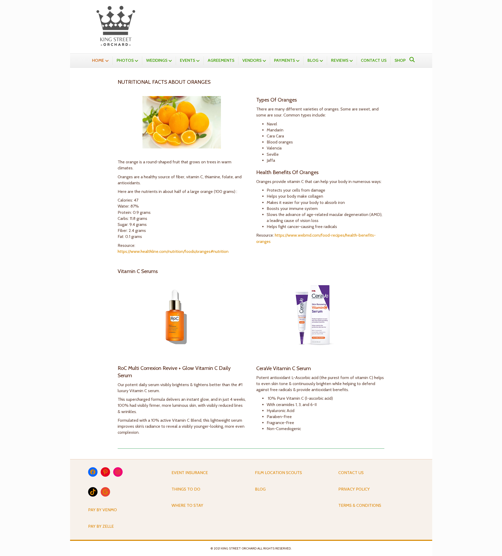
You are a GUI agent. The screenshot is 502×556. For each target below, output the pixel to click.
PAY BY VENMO (102, 509)
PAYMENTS (284, 60)
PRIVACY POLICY (354, 489)
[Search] (410, 59)
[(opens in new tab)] (182, 317)
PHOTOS (125, 60)
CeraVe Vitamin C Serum (283, 368)
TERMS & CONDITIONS (359, 505)
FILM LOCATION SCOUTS (278, 472)
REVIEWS (339, 60)
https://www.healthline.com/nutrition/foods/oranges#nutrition (173, 251)
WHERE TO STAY (187, 505)
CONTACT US (373, 60)
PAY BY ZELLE (101, 526)
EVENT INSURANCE (190, 472)
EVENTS (187, 60)
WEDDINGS (156, 60)
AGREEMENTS (221, 60)
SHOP (400, 60)
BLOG (312, 60)
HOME (98, 60)
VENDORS (251, 60)
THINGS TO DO (186, 489)
